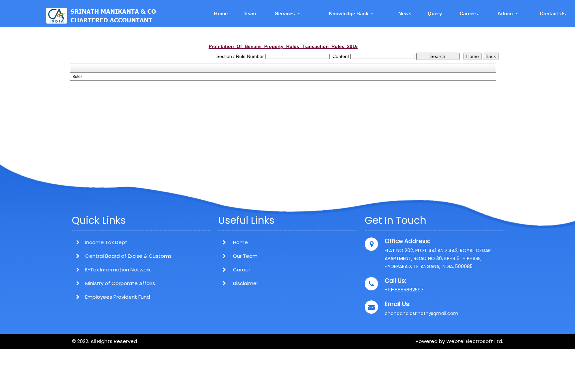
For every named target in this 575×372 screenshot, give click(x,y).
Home (221, 13)
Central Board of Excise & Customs (128, 255)
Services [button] (285, 13)
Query (435, 13)
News (404, 13)
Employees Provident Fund (117, 296)
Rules (78, 76)
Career (241, 269)
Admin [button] (505, 13)
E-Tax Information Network (118, 269)
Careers (469, 13)
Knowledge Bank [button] (349, 13)
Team (250, 13)
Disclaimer (245, 283)
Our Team (245, 255)
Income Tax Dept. (106, 242)
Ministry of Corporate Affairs (120, 283)
